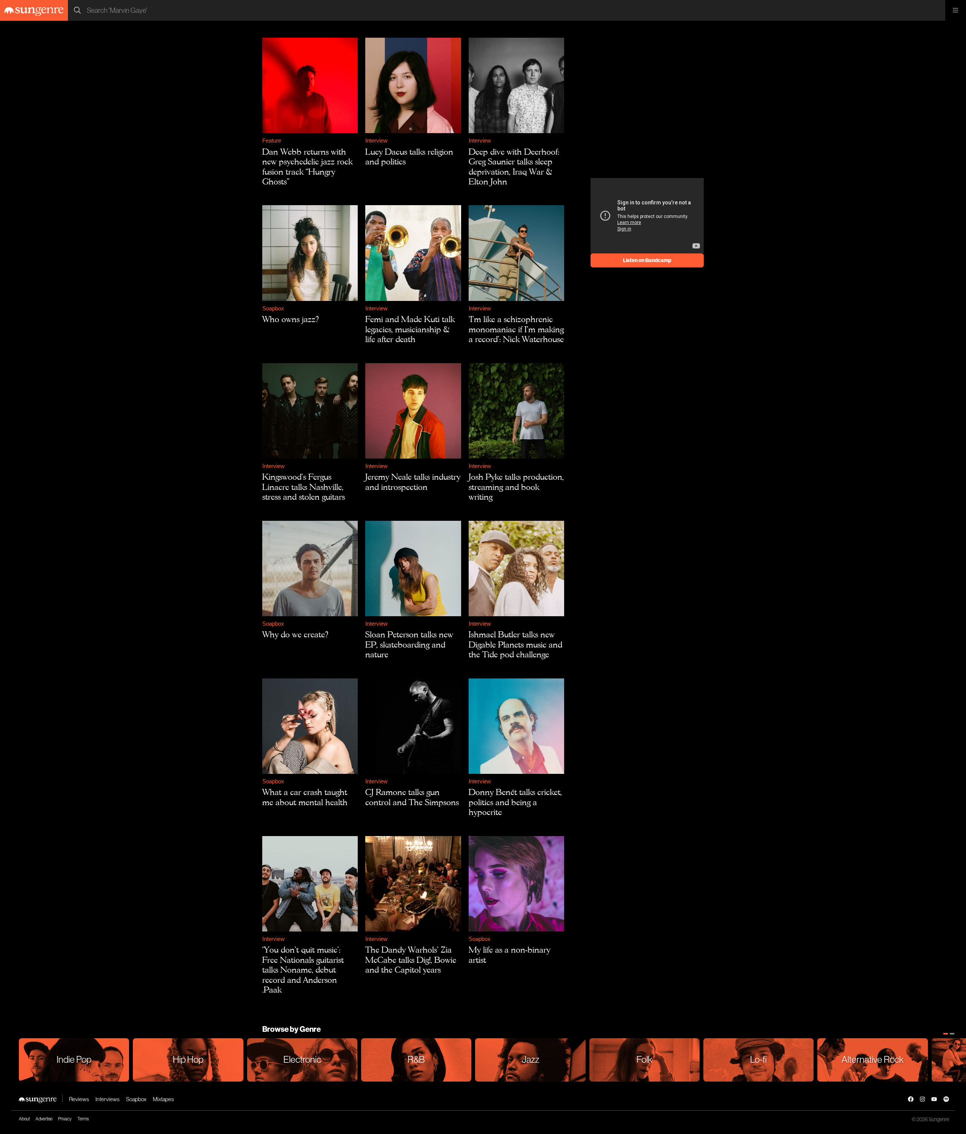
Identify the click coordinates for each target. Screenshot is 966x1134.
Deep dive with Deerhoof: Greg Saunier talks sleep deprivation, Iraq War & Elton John (514, 166)
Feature (271, 140)
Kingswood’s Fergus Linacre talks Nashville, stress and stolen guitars (303, 487)
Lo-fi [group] (758, 1059)
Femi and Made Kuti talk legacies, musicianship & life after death (410, 329)
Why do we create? (295, 634)
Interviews (107, 1099)
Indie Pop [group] (74, 1059)
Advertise (43, 1119)
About (24, 1119)
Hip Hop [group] (188, 1059)
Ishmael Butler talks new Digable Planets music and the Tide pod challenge (515, 644)
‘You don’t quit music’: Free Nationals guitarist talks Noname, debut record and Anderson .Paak (303, 969)
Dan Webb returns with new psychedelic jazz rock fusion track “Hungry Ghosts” (307, 166)
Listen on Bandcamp (647, 260)
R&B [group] (416, 1059)
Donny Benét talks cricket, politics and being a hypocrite (515, 802)
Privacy (65, 1119)
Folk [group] (644, 1059)
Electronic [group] (302, 1059)
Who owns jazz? (290, 319)
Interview (376, 140)
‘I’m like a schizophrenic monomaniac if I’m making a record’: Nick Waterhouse (516, 329)
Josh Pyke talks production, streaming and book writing (516, 487)
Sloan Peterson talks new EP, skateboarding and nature (409, 644)
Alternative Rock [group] (872, 1059)
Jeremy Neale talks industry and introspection (412, 481)
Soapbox (273, 308)
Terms (83, 1119)
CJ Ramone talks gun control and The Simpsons (412, 797)
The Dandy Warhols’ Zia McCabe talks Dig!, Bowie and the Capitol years (410, 959)
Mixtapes (163, 1099)
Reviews (79, 1099)
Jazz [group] (530, 1059)
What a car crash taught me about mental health (305, 797)
